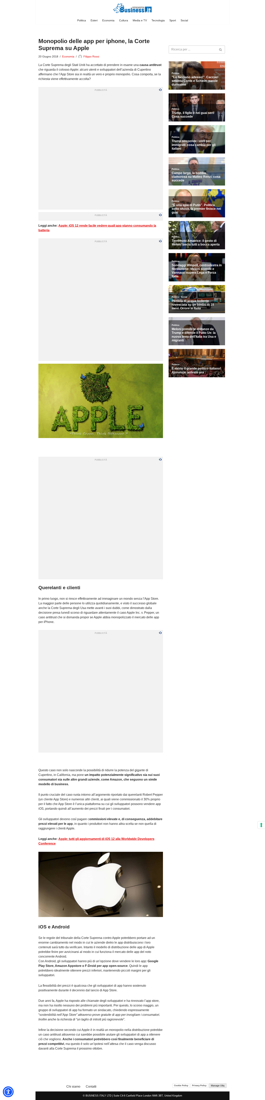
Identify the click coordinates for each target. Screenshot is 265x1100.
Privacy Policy (199, 1085)
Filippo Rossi (91, 56)
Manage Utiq (217, 1085)
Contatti (91, 1086)
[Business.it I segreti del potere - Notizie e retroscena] (132, 8)
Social (184, 20)
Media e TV (140, 20)
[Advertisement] (101, 760)
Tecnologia (158, 20)
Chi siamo (73, 1086)
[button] (8, 1091)
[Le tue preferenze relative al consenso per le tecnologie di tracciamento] (261, 825)
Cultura (123, 20)
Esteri (94, 20)
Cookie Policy (181, 1085)
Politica (81, 20)
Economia (108, 20)
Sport (172, 20)
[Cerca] (220, 49)
